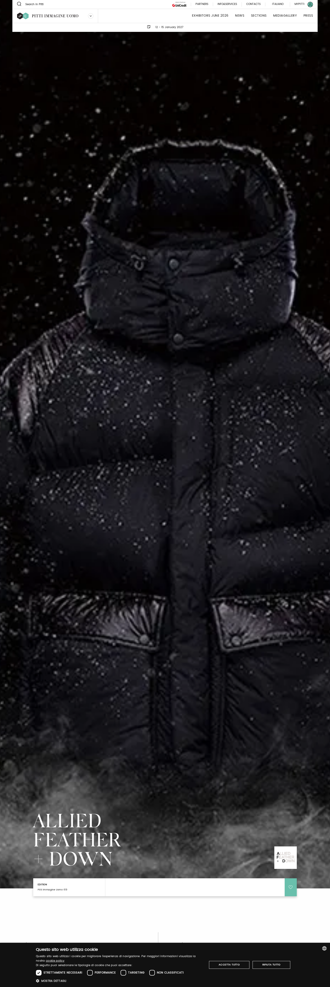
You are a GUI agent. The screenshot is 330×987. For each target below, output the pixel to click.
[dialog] (165, 965)
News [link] (239, 15)
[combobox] (324, 948)
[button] (119, 981)
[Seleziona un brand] (90, 16)
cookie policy (55, 961)
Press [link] (308, 15)
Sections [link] (259, 15)
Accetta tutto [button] (229, 965)
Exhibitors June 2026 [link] (210, 15)
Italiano (278, 4)
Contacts (253, 4)
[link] (301, 4)
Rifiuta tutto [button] (271, 965)
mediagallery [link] (285, 15)
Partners (202, 4)
